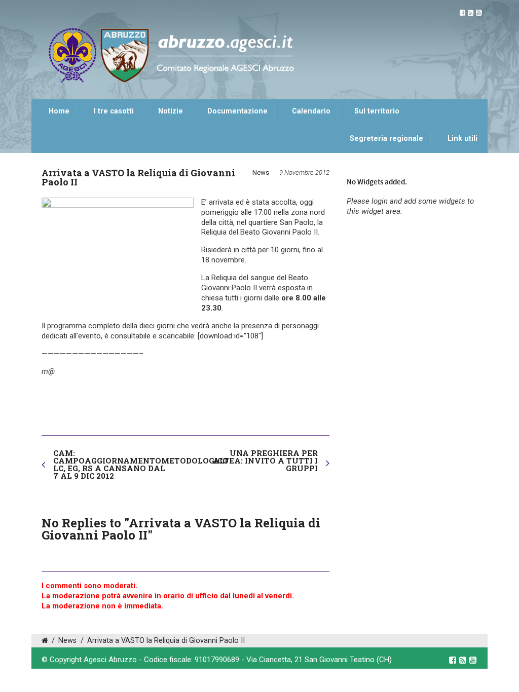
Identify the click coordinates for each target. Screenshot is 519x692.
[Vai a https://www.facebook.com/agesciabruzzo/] (462, 13)
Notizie (170, 111)
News (260, 172)
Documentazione (237, 111)
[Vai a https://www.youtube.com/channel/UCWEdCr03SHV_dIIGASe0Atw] (478, 13)
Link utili (462, 138)
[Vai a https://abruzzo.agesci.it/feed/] (470, 13)
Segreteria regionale (386, 138)
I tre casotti (114, 111)
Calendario (311, 111)
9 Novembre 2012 (304, 172)
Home (59, 111)
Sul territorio (376, 111)
